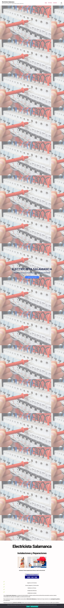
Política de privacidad (34, 606)
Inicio (46, 2)
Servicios (50, 2)
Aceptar (28, 606)
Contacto (55, 2)
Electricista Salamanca (8, 2)
